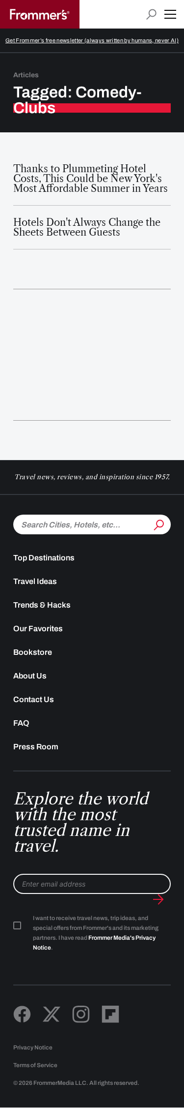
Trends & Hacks (42, 605)
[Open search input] (151, 14)
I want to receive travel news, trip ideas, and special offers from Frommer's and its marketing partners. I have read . (95, 933)
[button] (170, 14)
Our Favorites (38, 628)
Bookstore (32, 652)
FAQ (21, 723)
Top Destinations (44, 558)
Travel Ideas (35, 581)
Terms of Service (35, 1065)
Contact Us (33, 699)
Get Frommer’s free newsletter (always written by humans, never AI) (92, 40)
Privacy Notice (33, 1047)
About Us (30, 676)
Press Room (35, 746)
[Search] (158, 523)
